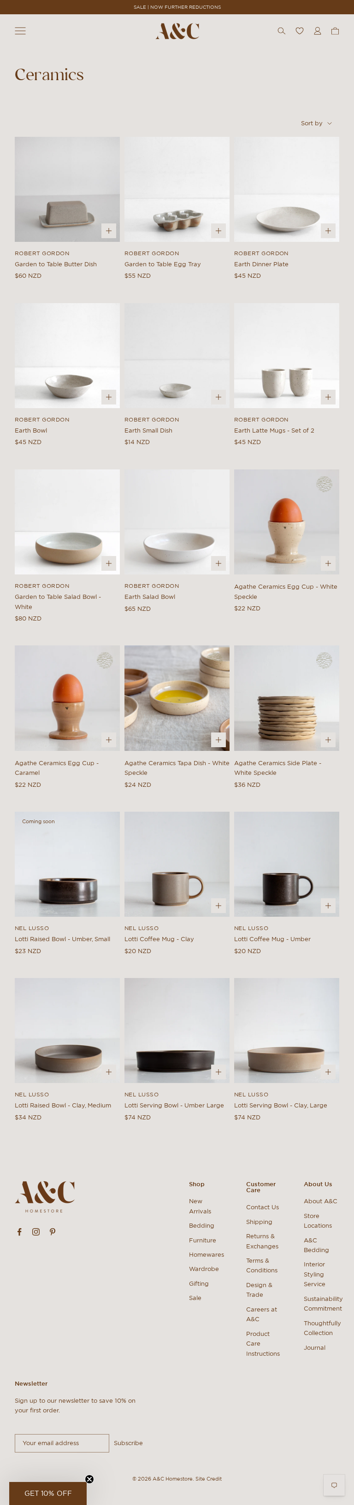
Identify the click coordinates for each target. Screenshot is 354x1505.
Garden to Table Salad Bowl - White (58, 601)
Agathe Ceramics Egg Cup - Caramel (57, 768)
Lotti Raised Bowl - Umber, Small (62, 939)
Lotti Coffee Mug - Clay (159, 939)
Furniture (202, 1240)
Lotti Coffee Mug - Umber (272, 939)
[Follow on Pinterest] (52, 1231)
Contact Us (262, 1207)
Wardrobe (204, 1268)
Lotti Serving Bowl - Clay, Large (280, 1105)
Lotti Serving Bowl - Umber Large (174, 1105)
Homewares (206, 1254)
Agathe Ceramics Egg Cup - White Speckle (285, 591)
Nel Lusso (32, 928)
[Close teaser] (89, 1479)
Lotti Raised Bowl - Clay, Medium (63, 1105)
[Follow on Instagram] (36, 1231)
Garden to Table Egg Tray (162, 264)
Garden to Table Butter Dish (56, 264)
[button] (48, 1493)
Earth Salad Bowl (149, 596)
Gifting (199, 1283)
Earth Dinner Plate (261, 264)
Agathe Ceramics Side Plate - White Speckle (277, 768)
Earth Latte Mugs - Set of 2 (274, 430)
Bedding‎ (201, 1225)
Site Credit (208, 1479)
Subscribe (128, 1443)
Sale (195, 1297)
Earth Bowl (31, 430)
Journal (314, 1347)
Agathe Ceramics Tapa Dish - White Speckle (177, 768)
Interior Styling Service (314, 1274)
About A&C (320, 1201)
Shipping (259, 1221)
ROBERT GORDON (42, 253)
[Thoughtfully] (324, 484)
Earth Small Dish (148, 430)
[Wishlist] (299, 30)
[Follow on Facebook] (19, 1231)
